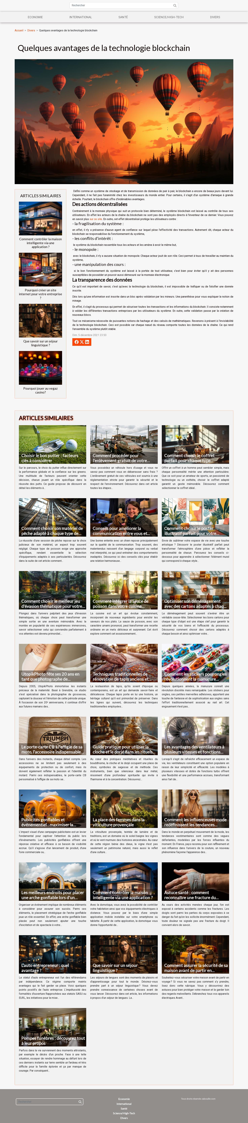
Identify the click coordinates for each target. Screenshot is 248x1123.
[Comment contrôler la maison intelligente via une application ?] (40, 218)
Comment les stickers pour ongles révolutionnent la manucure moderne (195, 679)
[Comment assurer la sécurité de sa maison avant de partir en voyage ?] (195, 954)
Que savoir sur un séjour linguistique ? (40, 343)
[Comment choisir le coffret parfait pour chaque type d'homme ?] (195, 444)
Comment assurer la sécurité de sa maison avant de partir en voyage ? (196, 970)
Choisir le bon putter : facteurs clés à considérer (49, 458)
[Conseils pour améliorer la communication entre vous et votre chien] (124, 517)
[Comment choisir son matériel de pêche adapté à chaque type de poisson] (52, 517)
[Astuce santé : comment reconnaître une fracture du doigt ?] (195, 881)
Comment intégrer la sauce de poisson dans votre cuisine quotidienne (120, 606)
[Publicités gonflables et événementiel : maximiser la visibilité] (52, 808)
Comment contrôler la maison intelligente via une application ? (40, 243)
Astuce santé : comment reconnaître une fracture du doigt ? (190, 897)
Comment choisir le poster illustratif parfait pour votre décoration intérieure (190, 533)
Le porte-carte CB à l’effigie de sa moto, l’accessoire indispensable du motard (51, 751)
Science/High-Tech (169, 17)
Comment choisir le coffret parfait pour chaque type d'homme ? (189, 460)
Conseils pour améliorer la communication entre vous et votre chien (120, 533)
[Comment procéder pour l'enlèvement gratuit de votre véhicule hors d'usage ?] (124, 444)
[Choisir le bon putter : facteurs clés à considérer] (52, 444)
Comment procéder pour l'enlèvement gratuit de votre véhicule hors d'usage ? (120, 460)
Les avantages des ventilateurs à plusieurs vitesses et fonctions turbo (194, 751)
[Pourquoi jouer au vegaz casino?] (40, 367)
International (80, 17)
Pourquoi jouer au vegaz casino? (40, 390)
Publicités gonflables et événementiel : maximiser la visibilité (47, 824)
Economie (35, 17)
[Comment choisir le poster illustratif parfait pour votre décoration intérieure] (195, 517)
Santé (123, 17)
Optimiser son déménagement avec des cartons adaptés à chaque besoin (196, 606)
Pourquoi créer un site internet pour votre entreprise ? (40, 294)
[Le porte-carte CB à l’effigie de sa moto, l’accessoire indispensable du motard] (52, 735)
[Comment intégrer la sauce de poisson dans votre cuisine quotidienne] (124, 590)
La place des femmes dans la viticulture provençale (119, 822)
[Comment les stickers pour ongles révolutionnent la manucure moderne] (195, 662)
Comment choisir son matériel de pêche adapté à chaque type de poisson (52, 533)
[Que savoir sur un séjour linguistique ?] (40, 320)
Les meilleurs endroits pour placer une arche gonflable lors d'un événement (52, 897)
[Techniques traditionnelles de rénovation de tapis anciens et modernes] (124, 662)
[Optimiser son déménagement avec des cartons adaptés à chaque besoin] (195, 590)
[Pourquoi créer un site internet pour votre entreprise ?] (40, 269)
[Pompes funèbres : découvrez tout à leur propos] (52, 1027)
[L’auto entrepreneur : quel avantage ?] (52, 954)
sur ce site (96, 219)
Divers (215, 17)
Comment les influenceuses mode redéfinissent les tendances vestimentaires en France (195, 824)
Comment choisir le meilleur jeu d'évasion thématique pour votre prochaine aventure (51, 606)
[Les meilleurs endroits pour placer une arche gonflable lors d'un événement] (52, 881)
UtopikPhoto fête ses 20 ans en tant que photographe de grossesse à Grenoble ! (50, 679)
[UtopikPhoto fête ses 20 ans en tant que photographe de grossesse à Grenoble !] (52, 662)
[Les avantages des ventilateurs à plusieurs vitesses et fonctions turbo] (195, 735)
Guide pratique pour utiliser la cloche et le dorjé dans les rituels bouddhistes (123, 751)
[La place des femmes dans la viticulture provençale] (124, 808)
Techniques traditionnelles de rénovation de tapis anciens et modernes (121, 679)
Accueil (19, 30)
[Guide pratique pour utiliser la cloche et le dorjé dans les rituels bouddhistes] (124, 735)
